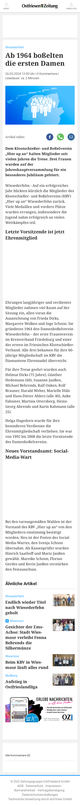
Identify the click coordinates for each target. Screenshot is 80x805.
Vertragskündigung (51, 790)
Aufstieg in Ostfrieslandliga (21, 684)
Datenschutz (34, 786)
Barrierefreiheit (24, 790)
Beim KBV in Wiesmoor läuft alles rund (26, 664)
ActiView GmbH (61, 799)
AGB (20, 786)
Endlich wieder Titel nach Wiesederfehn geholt (25, 607)
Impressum (53, 786)
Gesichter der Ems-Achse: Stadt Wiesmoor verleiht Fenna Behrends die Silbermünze (25, 637)
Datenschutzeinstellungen (40, 794)
